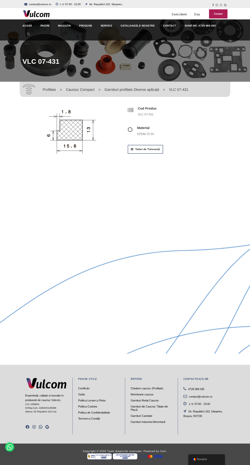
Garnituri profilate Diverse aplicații (132, 90)
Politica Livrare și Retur (92, 400)
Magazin (64, 25)
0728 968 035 (196, 389)
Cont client (179, 14)
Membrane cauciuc (142, 394)
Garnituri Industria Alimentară (148, 421)
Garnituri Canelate (141, 415)
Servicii (106, 25)
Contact (218, 13)
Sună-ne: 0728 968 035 (200, 25)
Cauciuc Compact (80, 90)
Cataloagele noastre (138, 25)
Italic (163, 451)
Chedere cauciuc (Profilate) (147, 388)
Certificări (83, 388)
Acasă (27, 25)
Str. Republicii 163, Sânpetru (105, 4)
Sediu (81, 394)
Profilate (49, 90)
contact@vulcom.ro (40, 4)
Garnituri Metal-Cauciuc (145, 400)
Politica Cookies (87, 406)
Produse (85, 25)
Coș (197, 14)
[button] (28, 36)
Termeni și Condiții (89, 418)
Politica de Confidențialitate (94, 412)
